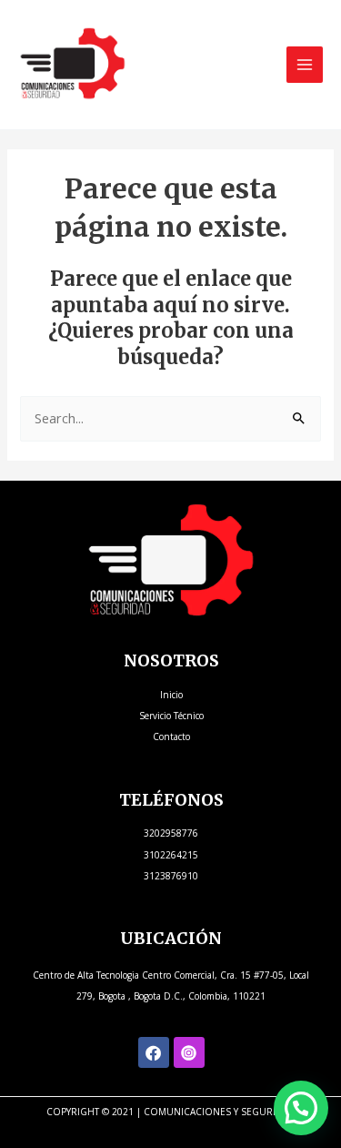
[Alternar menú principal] (304, 64)
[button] (301, 1108)
